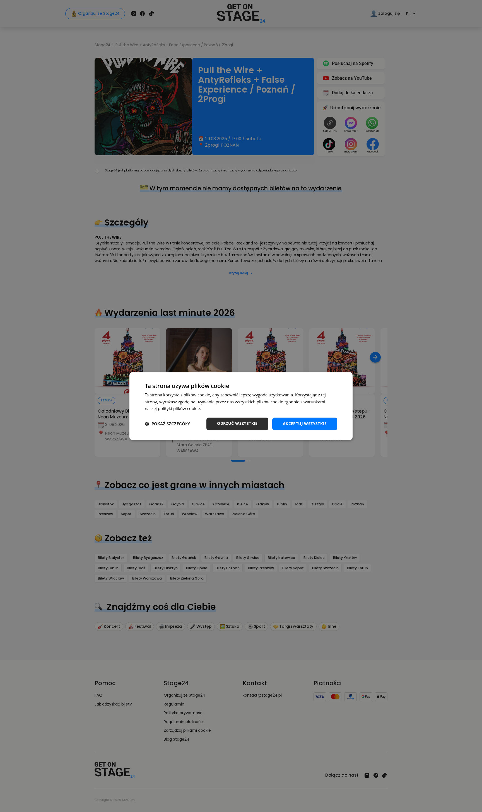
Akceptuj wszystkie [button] (305, 423)
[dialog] (241, 406)
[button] (167, 423)
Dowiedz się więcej (220, 408)
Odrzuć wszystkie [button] (237, 423)
